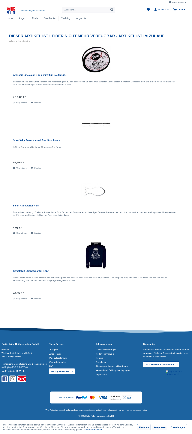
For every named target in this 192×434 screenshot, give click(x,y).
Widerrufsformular (57, 362)
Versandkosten (89, 410)
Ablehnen (144, 427)
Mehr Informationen (93, 429)
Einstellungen (178, 427)
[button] (154, 375)
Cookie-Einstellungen (106, 349)
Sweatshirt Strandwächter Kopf (30, 271)
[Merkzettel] (148, 10)
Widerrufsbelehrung (58, 358)
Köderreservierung (105, 354)
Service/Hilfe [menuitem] (177, 2)
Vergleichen (21, 102)
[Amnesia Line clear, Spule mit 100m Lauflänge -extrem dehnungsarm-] (96, 59)
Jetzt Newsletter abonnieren (159, 364)
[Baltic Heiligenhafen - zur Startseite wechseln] (11, 10)
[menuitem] (88, 10)
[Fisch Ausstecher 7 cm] (96, 190)
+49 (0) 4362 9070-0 (15, 367)
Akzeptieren (159, 427)
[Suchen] (112, 10)
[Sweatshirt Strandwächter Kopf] (96, 255)
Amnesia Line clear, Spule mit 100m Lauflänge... (40, 75)
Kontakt (99, 358)
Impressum (101, 374)
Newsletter (101, 362)
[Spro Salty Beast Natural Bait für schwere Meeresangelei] (96, 124)
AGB (51, 366)
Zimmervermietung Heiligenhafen (112, 366)
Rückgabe (53, 349)
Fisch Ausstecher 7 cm (26, 205)
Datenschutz (55, 354)
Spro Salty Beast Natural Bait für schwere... (37, 140)
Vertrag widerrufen (60, 371)
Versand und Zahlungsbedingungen (113, 370)
